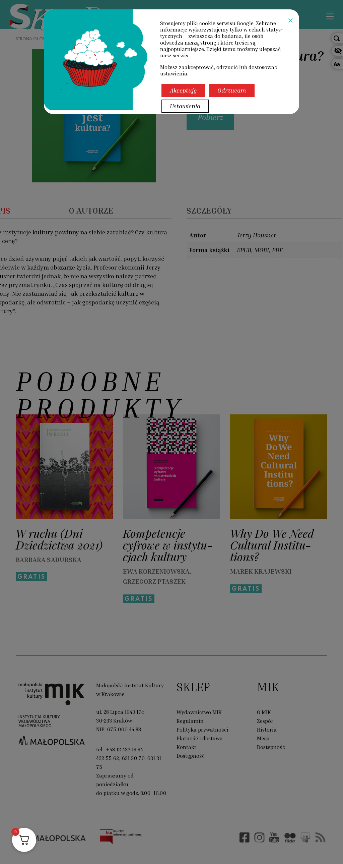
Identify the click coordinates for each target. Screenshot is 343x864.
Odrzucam (231, 90)
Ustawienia (185, 106)
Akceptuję (183, 90)
